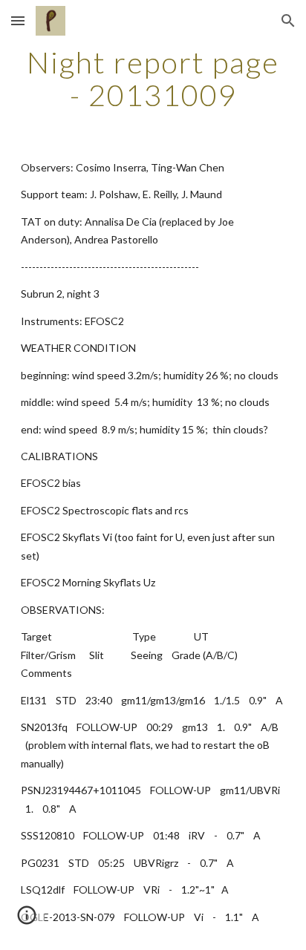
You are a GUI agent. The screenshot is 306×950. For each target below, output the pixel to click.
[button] (18, 20)
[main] (153, 78)
